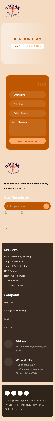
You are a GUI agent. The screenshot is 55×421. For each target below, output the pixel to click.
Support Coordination (16, 266)
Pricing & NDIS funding (15, 310)
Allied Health (11, 280)
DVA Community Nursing (17, 256)
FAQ (6, 319)
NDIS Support (11, 270)
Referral (8, 327)
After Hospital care (14, 285)
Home (17, 46)
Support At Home (13, 261)
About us (8, 302)
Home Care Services (15, 275)
